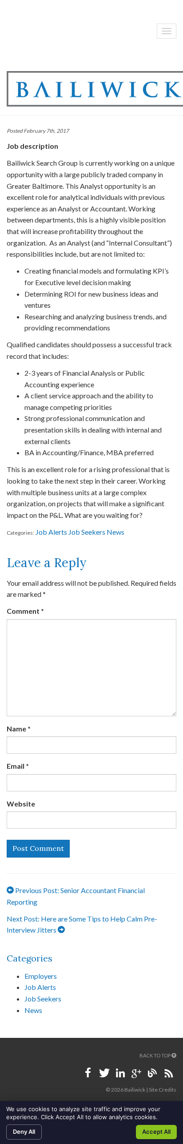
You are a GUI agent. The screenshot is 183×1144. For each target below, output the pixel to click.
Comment (25, 611)
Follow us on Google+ (136, 1073)
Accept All (156, 1131)
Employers (40, 976)
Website (21, 803)
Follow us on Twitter (104, 1073)
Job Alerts (51, 532)
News (115, 532)
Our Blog (152, 1073)
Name (19, 728)
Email (18, 766)
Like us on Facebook (88, 1073)
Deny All (24, 1131)
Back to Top (155, 1055)
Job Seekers (86, 532)
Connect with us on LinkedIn (120, 1073)
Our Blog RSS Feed (168, 1073)
